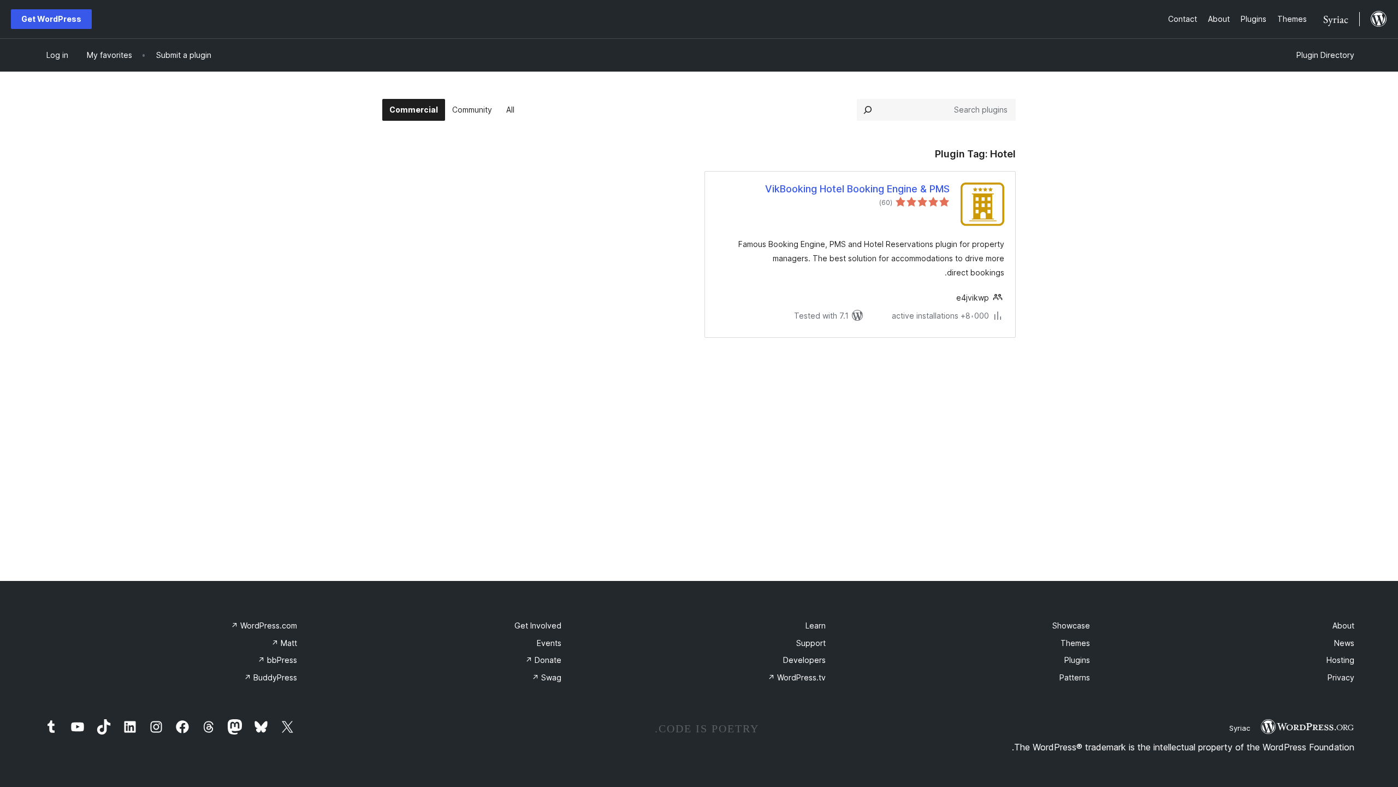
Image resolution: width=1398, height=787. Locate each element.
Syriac (1239, 728)
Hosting (1340, 660)
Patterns (1074, 677)
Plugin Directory (1325, 55)
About (1343, 625)
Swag (546, 677)
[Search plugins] (868, 110)
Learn (815, 625)
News (1344, 643)
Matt (284, 643)
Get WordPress (51, 19)
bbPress (277, 660)
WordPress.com (264, 625)
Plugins (1077, 660)
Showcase (1071, 625)
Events (549, 643)
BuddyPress (270, 677)
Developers (804, 660)
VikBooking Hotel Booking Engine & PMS (857, 189)
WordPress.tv (797, 677)
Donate (543, 660)
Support (811, 643)
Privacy (1341, 677)
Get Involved (537, 625)
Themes (1075, 643)
